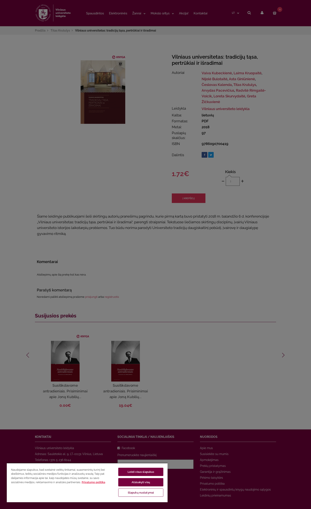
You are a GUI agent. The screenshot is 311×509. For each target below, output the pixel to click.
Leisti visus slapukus (141, 471)
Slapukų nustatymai (141, 492)
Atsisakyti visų (141, 482)
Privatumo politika (93, 482)
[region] (87, 482)
